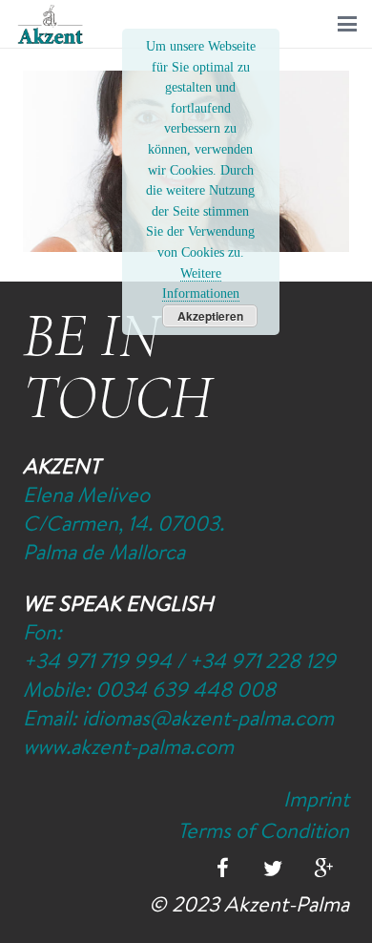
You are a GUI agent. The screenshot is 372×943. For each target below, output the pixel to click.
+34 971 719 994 (97, 660)
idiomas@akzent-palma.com (208, 717)
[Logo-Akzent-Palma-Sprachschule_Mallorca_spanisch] (50, 24)
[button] (347, 23)
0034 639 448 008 (185, 689)
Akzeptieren (210, 316)
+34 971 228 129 (262, 660)
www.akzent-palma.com (128, 746)
